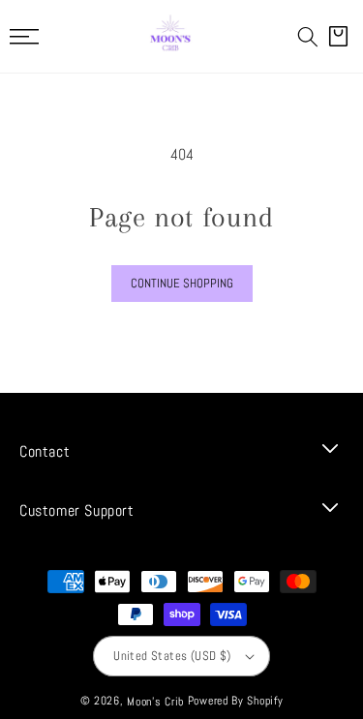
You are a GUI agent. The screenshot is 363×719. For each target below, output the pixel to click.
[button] (307, 36)
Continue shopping (182, 283)
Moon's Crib (155, 701)
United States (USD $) (171, 655)
